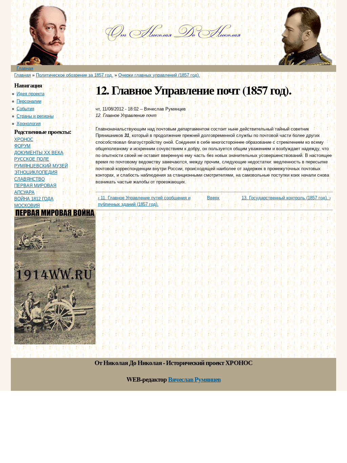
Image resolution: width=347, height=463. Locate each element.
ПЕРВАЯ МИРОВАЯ (35, 185)
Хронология (29, 123)
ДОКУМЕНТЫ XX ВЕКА (38, 152)
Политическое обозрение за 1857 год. (74, 75)
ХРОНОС (23, 139)
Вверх (211, 197)
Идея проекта (30, 93)
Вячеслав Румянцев (194, 379)
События (25, 108)
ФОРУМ (22, 145)
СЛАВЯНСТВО (29, 179)
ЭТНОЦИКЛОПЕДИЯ (35, 172)
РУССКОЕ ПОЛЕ (31, 159)
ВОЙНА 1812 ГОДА (34, 198)
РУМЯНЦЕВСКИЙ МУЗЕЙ (41, 165)
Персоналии (29, 101)
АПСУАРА (24, 192)
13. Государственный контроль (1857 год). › (286, 197)
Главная (25, 68)
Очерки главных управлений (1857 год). (159, 75)
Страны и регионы (35, 116)
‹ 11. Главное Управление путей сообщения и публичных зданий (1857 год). (144, 201)
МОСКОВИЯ (27, 205)
